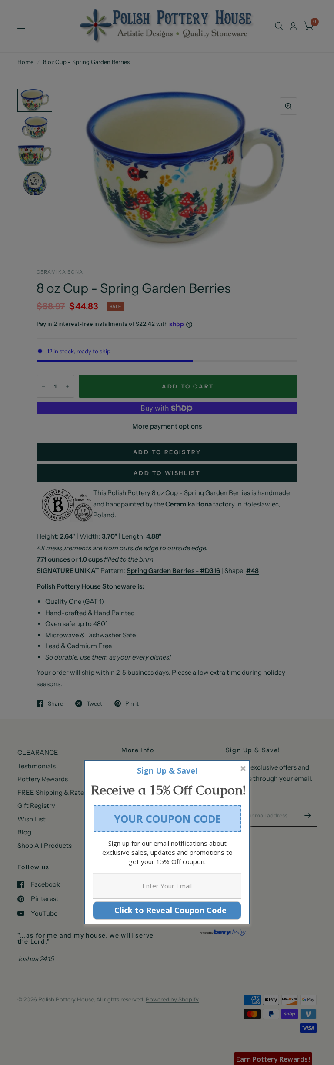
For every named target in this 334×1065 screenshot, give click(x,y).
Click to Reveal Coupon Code (167, 910)
